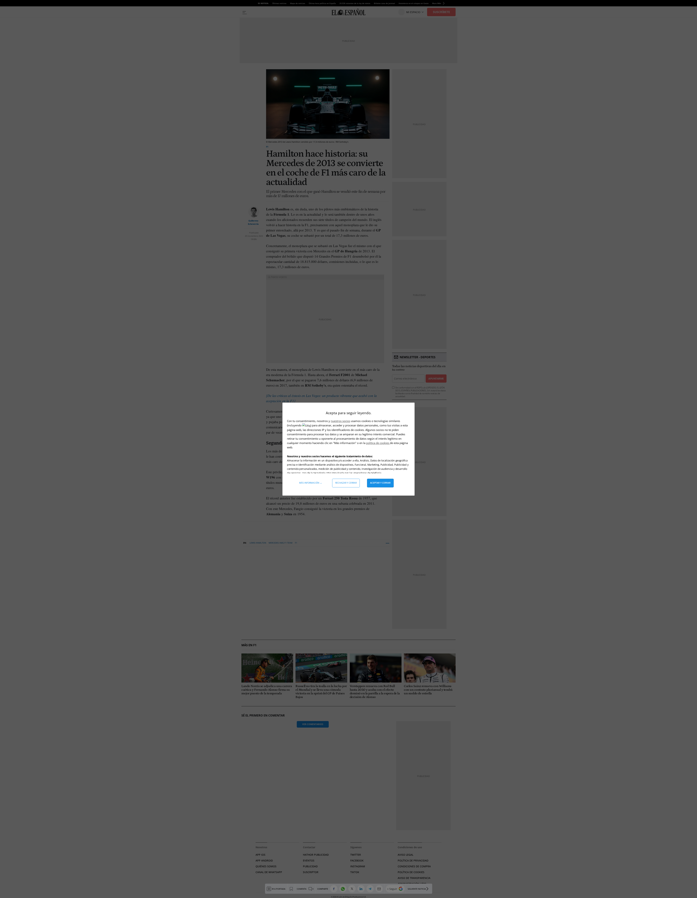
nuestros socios (340, 421)
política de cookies (378, 443)
